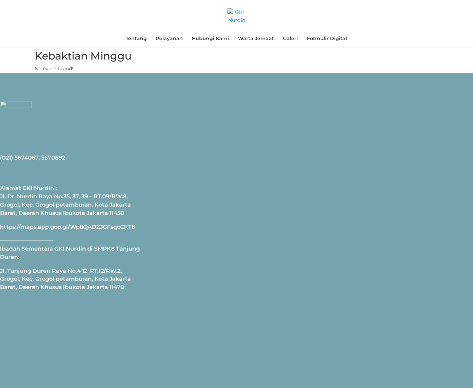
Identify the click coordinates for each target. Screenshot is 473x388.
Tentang (136, 39)
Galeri (290, 39)
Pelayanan (169, 39)
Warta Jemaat (256, 39)
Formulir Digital (327, 39)
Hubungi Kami (210, 39)
